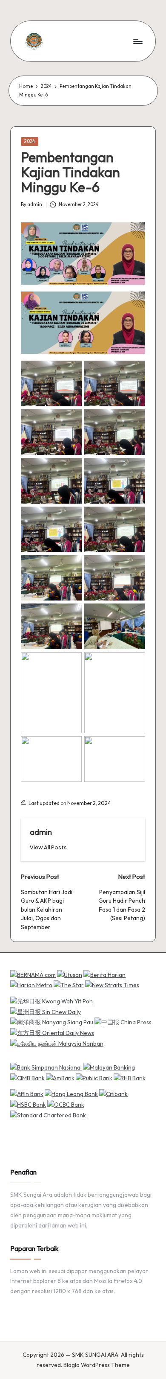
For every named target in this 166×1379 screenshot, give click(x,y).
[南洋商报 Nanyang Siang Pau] (51, 1022)
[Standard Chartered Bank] (48, 1115)
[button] (48, 847)
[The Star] (69, 985)
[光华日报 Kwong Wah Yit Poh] (51, 1001)
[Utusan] (69, 974)
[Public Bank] (94, 1078)
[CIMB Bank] (27, 1078)
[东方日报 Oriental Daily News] (52, 1032)
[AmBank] (60, 1078)
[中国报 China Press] (123, 1022)
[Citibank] (113, 1093)
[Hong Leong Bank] (71, 1093)
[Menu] (137, 41)
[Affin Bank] (26, 1093)
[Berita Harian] (104, 974)
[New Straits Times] (112, 985)
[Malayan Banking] (109, 1067)
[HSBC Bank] (28, 1104)
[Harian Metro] (31, 985)
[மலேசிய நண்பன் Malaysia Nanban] (56, 1043)
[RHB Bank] (130, 1078)
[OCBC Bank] (65, 1104)
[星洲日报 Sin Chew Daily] (45, 1011)
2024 (29, 141)
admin (41, 832)
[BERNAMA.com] (33, 974)
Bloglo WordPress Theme (96, 1365)
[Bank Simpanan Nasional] (46, 1067)
